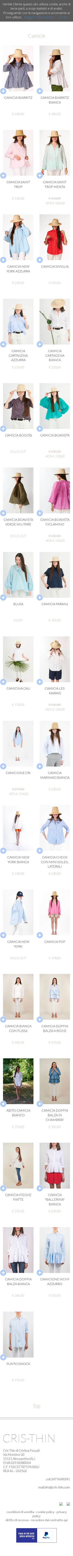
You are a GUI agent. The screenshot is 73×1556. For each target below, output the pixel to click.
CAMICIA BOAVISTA (55, 435)
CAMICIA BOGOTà (18, 435)
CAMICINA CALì (18, 688)
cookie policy (45, 1512)
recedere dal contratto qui (49, 1520)
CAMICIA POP (54, 941)
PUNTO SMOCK (18, 1364)
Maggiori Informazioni (39, 17)
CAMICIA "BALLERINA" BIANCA (54, 1199)
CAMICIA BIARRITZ (18, 97)
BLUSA (18, 604)
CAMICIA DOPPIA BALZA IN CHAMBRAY (55, 1115)
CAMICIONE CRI (18, 773)
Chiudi (63, 17)
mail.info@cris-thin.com (54, 1487)
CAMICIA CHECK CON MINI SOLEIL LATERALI (55, 861)
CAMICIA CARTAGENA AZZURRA (18, 355)
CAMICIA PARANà (55, 604)
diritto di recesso (17, 1520)
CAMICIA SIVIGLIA (55, 266)
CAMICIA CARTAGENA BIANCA (54, 355)
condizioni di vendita (20, 1512)
